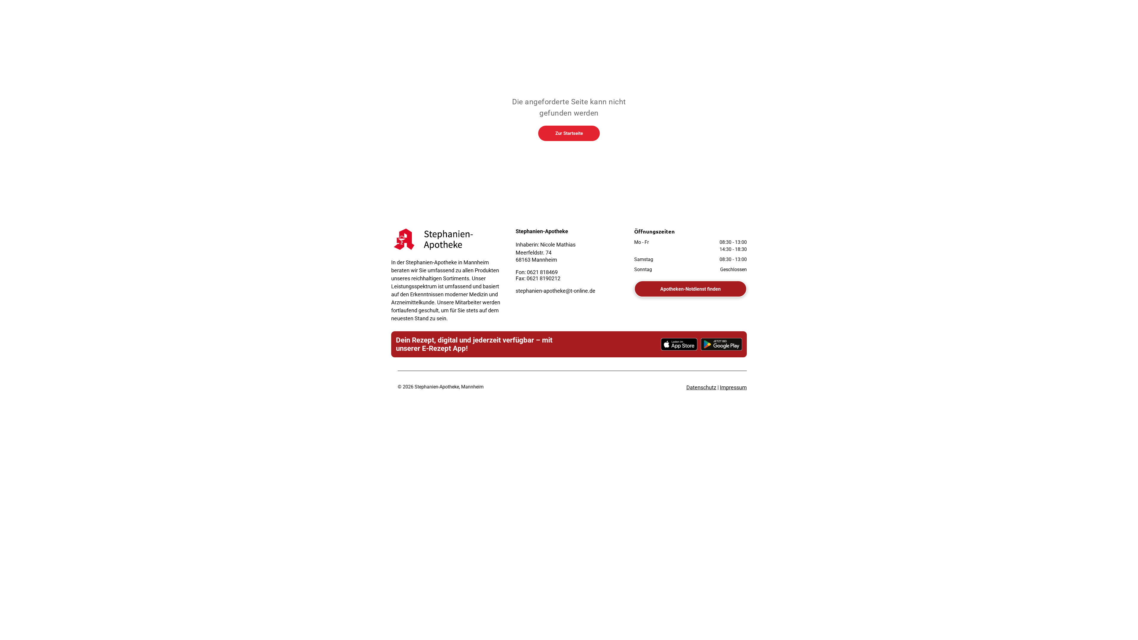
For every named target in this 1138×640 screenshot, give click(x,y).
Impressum (733, 387)
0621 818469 (542, 272)
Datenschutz (701, 387)
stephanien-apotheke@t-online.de (555, 291)
